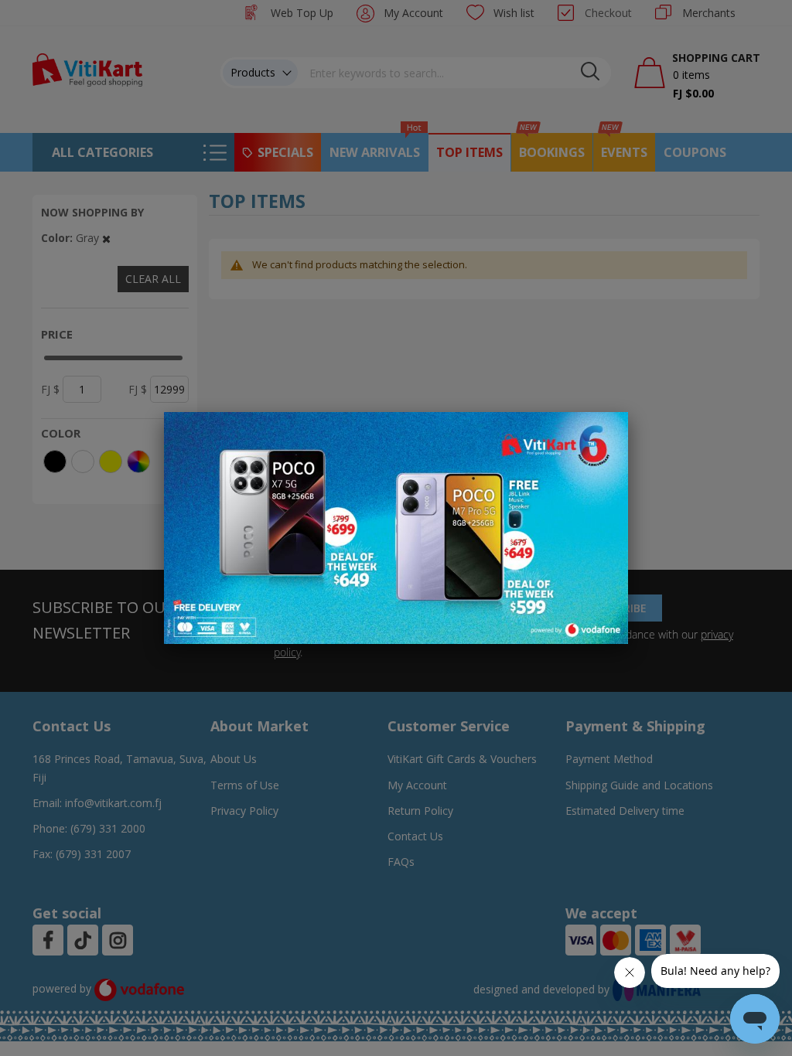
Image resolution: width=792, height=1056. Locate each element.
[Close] (606, 432)
